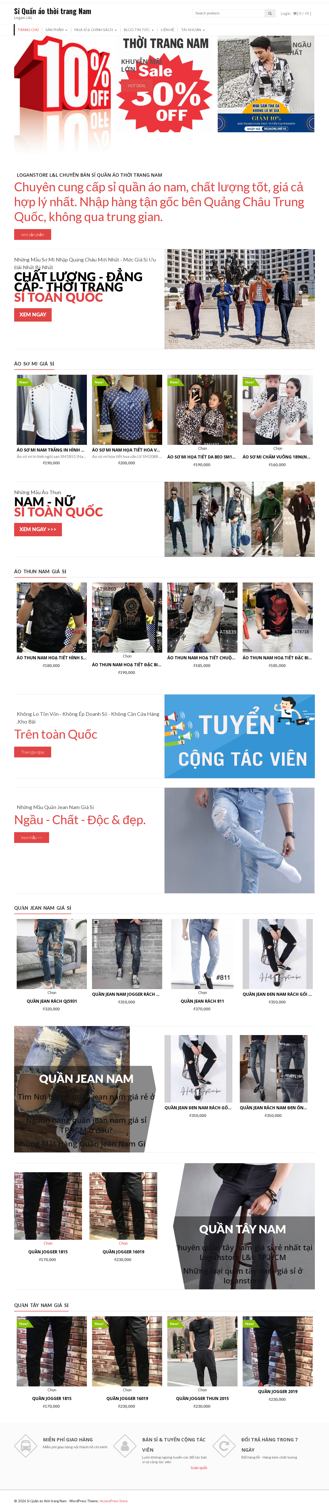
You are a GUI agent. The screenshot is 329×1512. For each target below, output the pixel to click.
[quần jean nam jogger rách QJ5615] (127, 954)
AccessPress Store (113, 1501)
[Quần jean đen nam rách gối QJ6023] (278, 954)
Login (285, 13)
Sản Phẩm (54, 29)
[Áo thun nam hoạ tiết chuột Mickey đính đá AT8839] (202, 618)
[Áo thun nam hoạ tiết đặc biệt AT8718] (278, 618)
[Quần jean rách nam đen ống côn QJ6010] (274, 1069)
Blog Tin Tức (137, 29)
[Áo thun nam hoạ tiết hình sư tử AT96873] (52, 618)
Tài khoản (191, 29)
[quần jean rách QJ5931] (52, 954)
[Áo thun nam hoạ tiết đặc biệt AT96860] (127, 618)
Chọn (52, 439)
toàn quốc (199, 1467)
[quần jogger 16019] (123, 1206)
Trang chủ (28, 29)
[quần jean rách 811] (202, 954)
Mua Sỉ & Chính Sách (94, 29)
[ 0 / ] (304, 13)
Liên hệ (167, 29)
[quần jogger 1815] (48, 1206)
